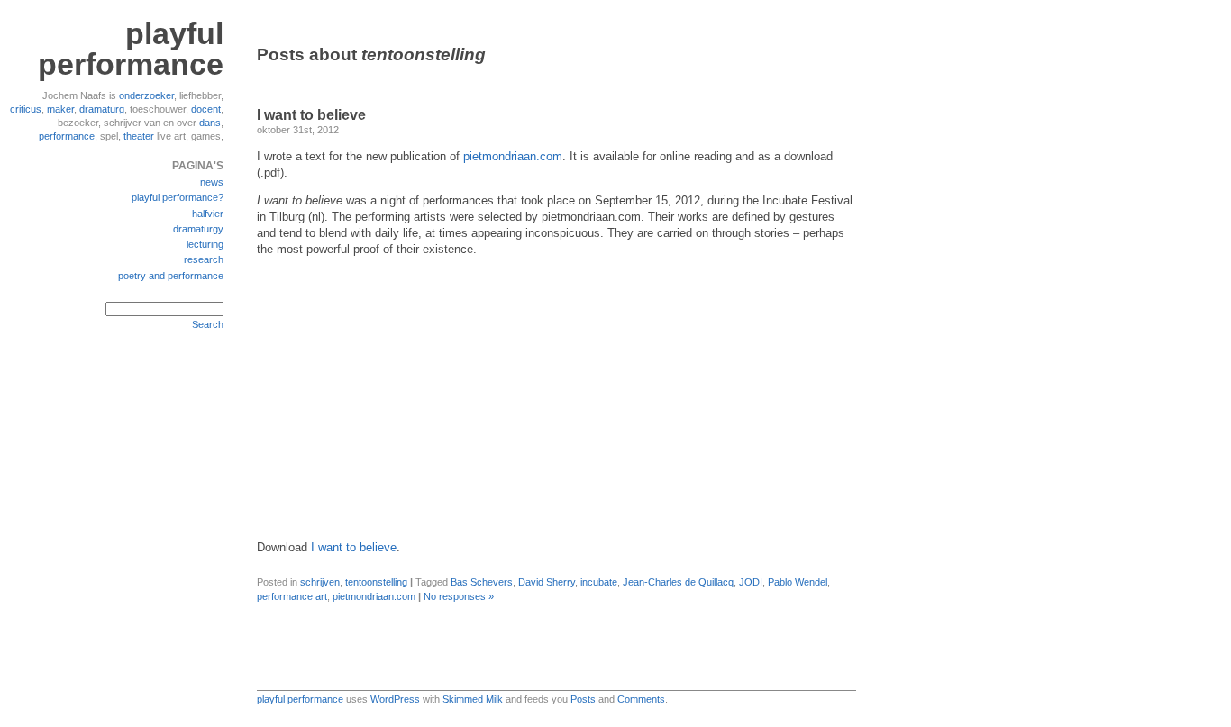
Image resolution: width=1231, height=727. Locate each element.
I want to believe (311, 115)
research (203, 259)
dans (210, 122)
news (211, 182)
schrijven (320, 582)
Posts (583, 699)
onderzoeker (146, 95)
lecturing (205, 244)
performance (67, 136)
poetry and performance (170, 275)
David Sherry (546, 582)
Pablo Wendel (797, 582)
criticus (25, 109)
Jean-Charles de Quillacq (678, 582)
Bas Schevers (482, 582)
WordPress (395, 699)
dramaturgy (198, 228)
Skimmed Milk (472, 699)
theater (138, 136)
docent (206, 109)
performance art (292, 596)
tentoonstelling (376, 582)
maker (60, 109)
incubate (598, 582)
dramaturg (101, 109)
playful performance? (177, 197)
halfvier (207, 213)
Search (207, 324)
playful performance (130, 48)
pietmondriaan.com (512, 156)
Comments (641, 699)
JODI (750, 582)
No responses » (459, 596)
